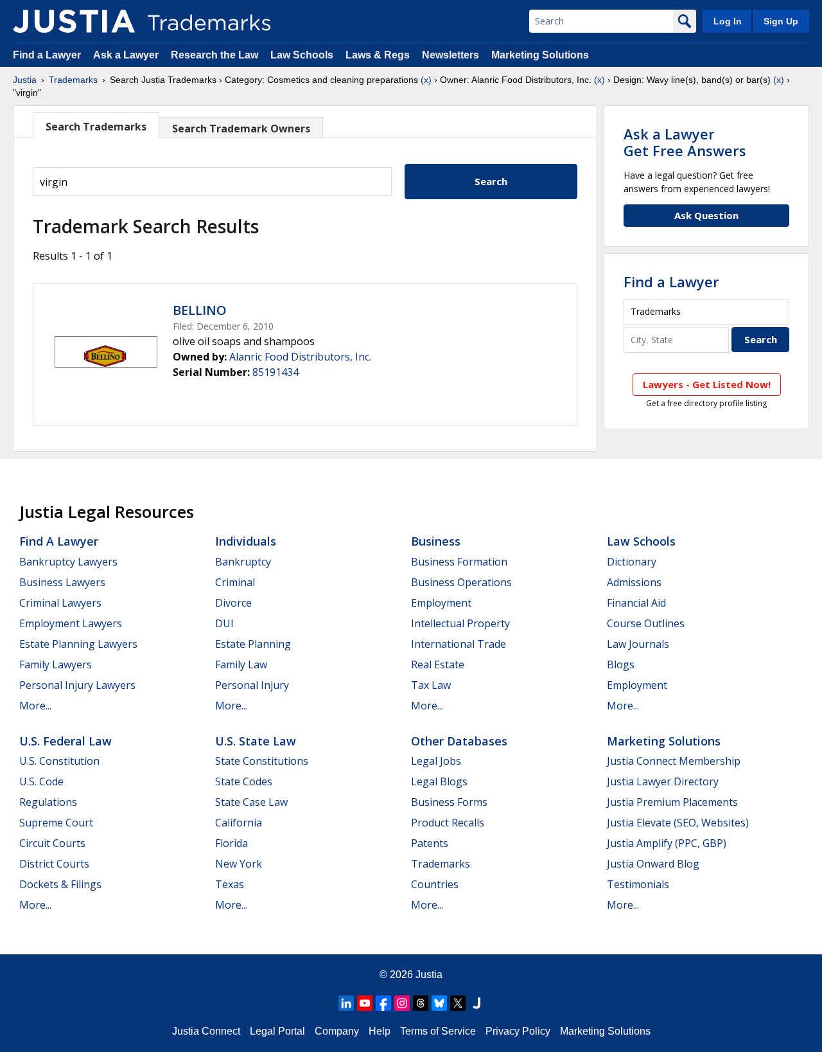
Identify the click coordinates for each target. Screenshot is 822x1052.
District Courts (54, 864)
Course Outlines (646, 623)
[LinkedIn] (346, 1003)
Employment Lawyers (70, 623)
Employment (441, 603)
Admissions (634, 582)
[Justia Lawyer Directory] (476, 1003)
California (238, 823)
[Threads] (420, 1003)
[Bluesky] (439, 1003)
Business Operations (461, 582)
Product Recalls (447, 823)
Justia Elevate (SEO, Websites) (678, 823)
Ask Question (706, 215)
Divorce (233, 603)
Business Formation (459, 562)
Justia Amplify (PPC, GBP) (666, 843)
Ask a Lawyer (126, 54)
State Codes (243, 781)
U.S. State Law (255, 741)
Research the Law (214, 54)
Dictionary (631, 562)
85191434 (275, 372)
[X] (458, 1003)
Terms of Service (438, 1031)
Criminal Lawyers (60, 603)
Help (379, 1031)
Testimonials (638, 884)
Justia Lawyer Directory (663, 781)
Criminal (235, 582)
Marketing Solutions (540, 54)
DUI (224, 623)
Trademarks (73, 80)
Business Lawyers (62, 582)
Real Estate (437, 664)
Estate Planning (253, 644)
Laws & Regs (377, 54)
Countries (435, 884)
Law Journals (638, 644)
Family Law (241, 664)
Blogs (620, 664)
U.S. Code (41, 781)
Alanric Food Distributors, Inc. (300, 357)
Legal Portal (277, 1031)
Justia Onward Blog (653, 864)
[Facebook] (383, 1003)
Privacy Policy (517, 1031)
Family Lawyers (55, 664)
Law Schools (301, 54)
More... (35, 706)
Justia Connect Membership (673, 761)
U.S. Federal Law (65, 741)
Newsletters (450, 54)
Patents (429, 843)
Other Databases (459, 741)
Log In (727, 21)
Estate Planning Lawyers (78, 644)
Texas (229, 884)
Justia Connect (206, 1031)
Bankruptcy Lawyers (68, 562)
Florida (231, 843)
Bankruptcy (243, 562)
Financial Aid (636, 603)
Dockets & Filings (60, 884)
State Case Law (251, 802)
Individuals (245, 541)
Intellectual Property (460, 623)
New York (238, 864)
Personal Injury (252, 685)
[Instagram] (402, 1003)
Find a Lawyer (47, 54)
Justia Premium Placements (672, 802)
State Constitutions (261, 761)
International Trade (458, 644)
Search (491, 181)
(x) (426, 80)
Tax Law (431, 685)
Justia (25, 80)
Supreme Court (56, 823)
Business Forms (449, 802)
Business (435, 541)
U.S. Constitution (59, 761)
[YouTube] (364, 1003)
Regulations (48, 802)
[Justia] (74, 21)
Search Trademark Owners (241, 128)
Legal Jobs (436, 761)
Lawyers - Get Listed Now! (707, 384)
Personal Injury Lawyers (77, 685)
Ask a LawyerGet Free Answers (685, 142)
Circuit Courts (52, 843)
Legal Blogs (439, 781)
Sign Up (781, 21)
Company (337, 1031)
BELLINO (200, 310)
